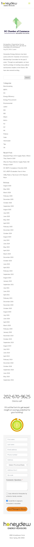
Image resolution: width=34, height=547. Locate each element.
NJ (4, 123)
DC (4, 93)
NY (4, 127)
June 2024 (6, 243)
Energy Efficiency (8, 96)
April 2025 (6, 223)
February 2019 (7, 359)
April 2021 (6, 295)
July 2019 (6, 349)
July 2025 (6, 213)
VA (4, 147)
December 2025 (8, 199)
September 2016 (8, 380)
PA (4, 130)
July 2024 (6, 240)
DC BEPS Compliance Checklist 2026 (15, 168)
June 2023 (6, 264)
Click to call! (17, 401)
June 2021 (6, 291)
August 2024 (7, 237)
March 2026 (7, 192)
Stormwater (7, 141)
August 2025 (7, 209)
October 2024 (7, 233)
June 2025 (6, 216)
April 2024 (6, 250)
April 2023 (6, 267)
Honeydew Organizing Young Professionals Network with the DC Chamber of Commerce (14, 45)
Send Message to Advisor (17, 509)
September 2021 (8, 284)
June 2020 (6, 318)
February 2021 (7, 298)
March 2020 (7, 325)
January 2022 (7, 281)
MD (4, 113)
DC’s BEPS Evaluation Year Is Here (14, 171)
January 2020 (7, 332)
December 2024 (8, 230)
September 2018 (8, 370)
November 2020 (8, 305)
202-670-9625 (17, 396)
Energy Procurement (9, 100)
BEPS (5, 89)
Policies (5, 134)
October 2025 (7, 203)
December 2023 (8, 257)
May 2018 (6, 376)
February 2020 (7, 329)
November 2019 (8, 335)
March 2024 (7, 254)
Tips (4, 144)
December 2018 (8, 363)
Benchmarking (7, 86)
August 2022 (7, 278)
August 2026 (7, 185)
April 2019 (6, 356)
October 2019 (7, 339)
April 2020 (6, 322)
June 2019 (6, 352)
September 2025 (8, 206)
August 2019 (7, 346)
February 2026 (7, 196)
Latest (14, 49)
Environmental (7, 103)
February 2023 (7, 271)
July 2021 (6, 288)
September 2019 (8, 342)
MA (4, 110)
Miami (5, 117)
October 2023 (7, 260)
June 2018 (6, 373)
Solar (5, 137)
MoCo (5, 120)
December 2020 (8, 301)
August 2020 (7, 312)
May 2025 (6, 220)
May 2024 (6, 247)
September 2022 (8, 274)
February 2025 (7, 226)
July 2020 (6, 315)
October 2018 (7, 366)
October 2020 (7, 308)
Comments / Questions (13, 480)
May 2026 (6, 189)
